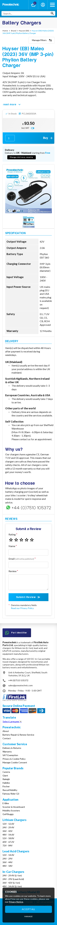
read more (9, 104)
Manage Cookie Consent (15, 762)
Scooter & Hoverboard (14, 807)
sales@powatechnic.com (20, 685)
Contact (7, 738)
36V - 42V (8, 831)
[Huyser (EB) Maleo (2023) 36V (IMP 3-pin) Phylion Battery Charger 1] (29, 222)
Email (21, 558)
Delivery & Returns (12, 748)
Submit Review (26, 597)
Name (12, 546)
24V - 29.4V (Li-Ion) (12, 875)
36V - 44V (8, 862)
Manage (28, 916)
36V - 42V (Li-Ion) (11, 882)
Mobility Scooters (11, 810)
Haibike (6, 782)
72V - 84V (8, 845)
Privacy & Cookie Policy (14, 758)
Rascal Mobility (10, 790)
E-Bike (6, 803)
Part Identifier (19, 633)
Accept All (28, 909)
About (6, 731)
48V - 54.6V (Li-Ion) (12, 886)
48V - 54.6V (8, 834)
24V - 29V (8, 858)
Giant (5, 775)
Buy (45, 137)
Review (12, 571)
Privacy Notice (16, 901)
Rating (12, 534)
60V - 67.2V (8, 842)
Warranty (7, 751)
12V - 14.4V (8, 855)
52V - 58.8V (8, 838)
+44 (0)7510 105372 (18, 680)
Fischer (6, 786)
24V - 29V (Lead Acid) (13, 879)
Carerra (6, 772)
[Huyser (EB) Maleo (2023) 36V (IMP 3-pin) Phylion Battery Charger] (28, 190)
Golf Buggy (8, 814)
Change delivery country (21, 157)
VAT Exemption (10, 755)
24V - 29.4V (8, 827)
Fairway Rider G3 (11, 793)
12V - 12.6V (8, 823)
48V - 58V (8, 865)
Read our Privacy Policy (22, 608)
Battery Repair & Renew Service (18, 734)
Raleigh (6, 779)
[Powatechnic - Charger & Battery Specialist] (11, 4)
